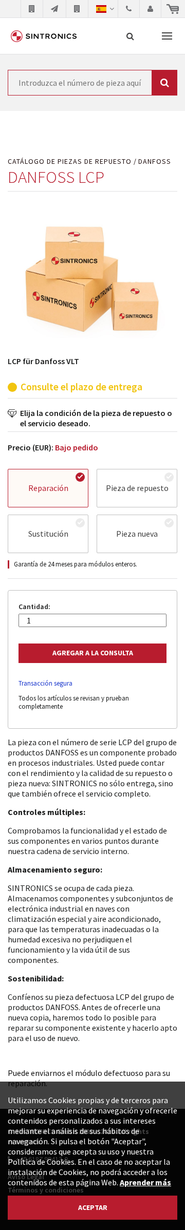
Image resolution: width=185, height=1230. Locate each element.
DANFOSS (154, 161)
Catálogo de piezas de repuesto (70, 161)
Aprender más (145, 1182)
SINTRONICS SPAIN (43, 36)
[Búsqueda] (130, 36)
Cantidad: (34, 606)
